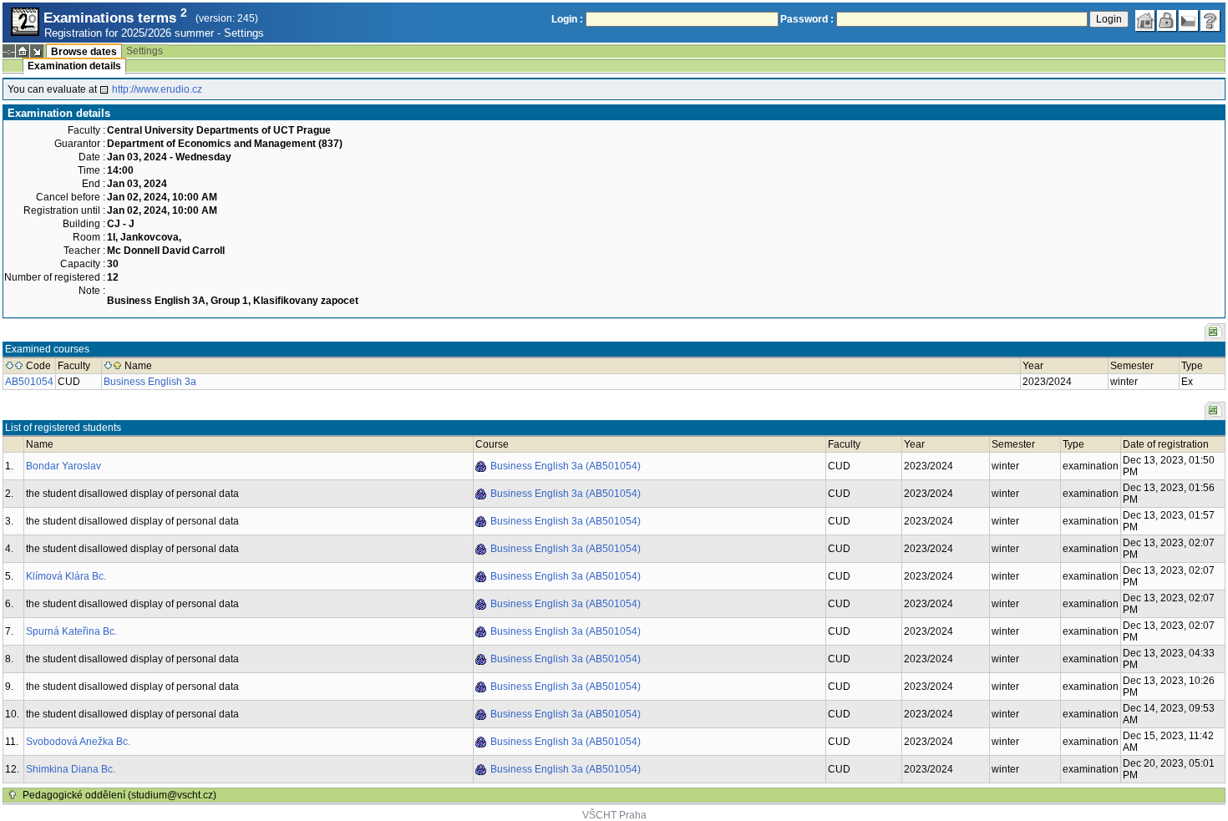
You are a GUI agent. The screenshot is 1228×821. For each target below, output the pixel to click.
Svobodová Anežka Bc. (78, 742)
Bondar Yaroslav (63, 466)
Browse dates (84, 52)
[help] (1210, 21)
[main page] (1145, 21)
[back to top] (12, 795)
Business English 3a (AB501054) (565, 466)
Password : (807, 19)
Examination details (74, 66)
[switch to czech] (1189, 21)
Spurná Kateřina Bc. (71, 631)
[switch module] (36, 51)
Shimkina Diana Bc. (70, 769)
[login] (1167, 21)
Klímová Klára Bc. (66, 576)
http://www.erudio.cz (157, 89)
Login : (567, 19)
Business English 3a (150, 382)
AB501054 (29, 382)
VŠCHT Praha (614, 815)
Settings (244, 33)
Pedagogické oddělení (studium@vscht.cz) (119, 795)
